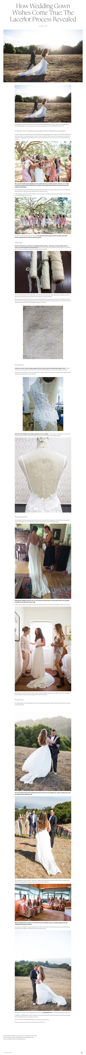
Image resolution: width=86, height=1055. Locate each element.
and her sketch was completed (34, 126)
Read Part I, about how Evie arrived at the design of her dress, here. (30, 1022)
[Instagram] (82, 1053)
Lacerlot (9, 1052)
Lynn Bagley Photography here (42, 1019)
